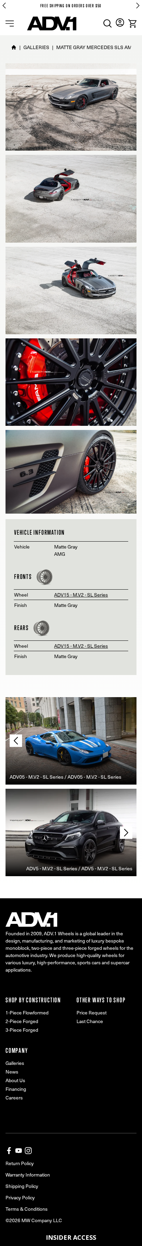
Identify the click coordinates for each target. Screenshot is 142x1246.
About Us (15, 1080)
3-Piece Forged (22, 1030)
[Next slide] (138, 5)
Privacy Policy (20, 1197)
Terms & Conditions (27, 1209)
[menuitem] (107, 23)
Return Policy (20, 1163)
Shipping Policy (22, 1186)
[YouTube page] (18, 1150)
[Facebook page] (9, 1150)
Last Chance (90, 1021)
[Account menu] (120, 22)
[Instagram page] (28, 1150)
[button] (71, 1237)
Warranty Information (28, 1174)
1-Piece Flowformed (27, 1012)
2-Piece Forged (22, 1021)
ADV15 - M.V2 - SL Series (81, 594)
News (12, 1071)
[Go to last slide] (4, 5)
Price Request (91, 1012)
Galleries (15, 1063)
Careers (14, 1097)
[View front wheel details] (44, 577)
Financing (16, 1089)
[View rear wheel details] (41, 628)
